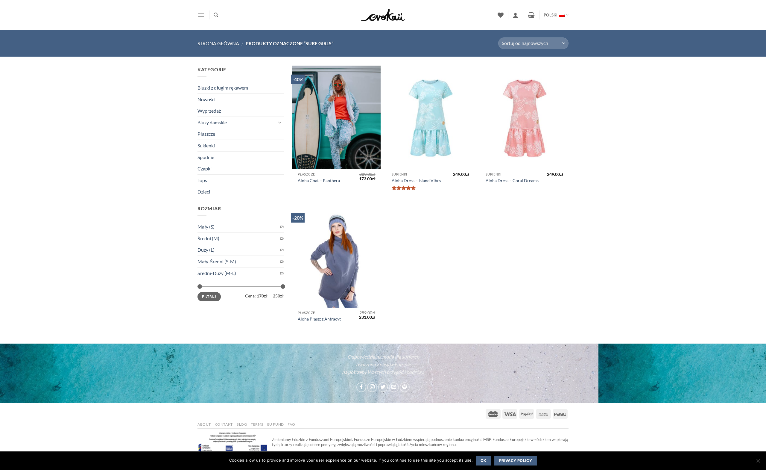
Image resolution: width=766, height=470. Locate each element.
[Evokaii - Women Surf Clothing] (383, 15)
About (204, 424)
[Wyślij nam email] (394, 387)
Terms (257, 424)
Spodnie (205, 157)
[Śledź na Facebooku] (361, 387)
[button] (201, 14)
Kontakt (223, 424)
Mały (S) (206, 226)
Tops (202, 180)
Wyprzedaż (209, 111)
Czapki (204, 168)
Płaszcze (206, 134)
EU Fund (275, 424)
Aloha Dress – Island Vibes (416, 180)
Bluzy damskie (212, 122)
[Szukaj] (216, 15)
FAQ (291, 424)
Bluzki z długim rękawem (222, 87)
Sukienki (206, 145)
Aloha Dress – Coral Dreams (512, 180)
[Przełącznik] (280, 122)
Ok (484, 460)
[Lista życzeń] (501, 15)
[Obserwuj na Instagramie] (372, 387)
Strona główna (218, 43)
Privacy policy (515, 460)
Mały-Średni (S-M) (216, 261)
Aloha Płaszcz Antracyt (319, 318)
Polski (551, 15)
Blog (241, 424)
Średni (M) (208, 238)
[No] (758, 462)
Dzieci (203, 191)
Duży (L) (206, 250)
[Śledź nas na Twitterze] (383, 387)
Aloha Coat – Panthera (319, 180)
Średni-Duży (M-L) (216, 273)
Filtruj (209, 296)
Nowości (206, 99)
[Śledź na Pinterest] (405, 387)
